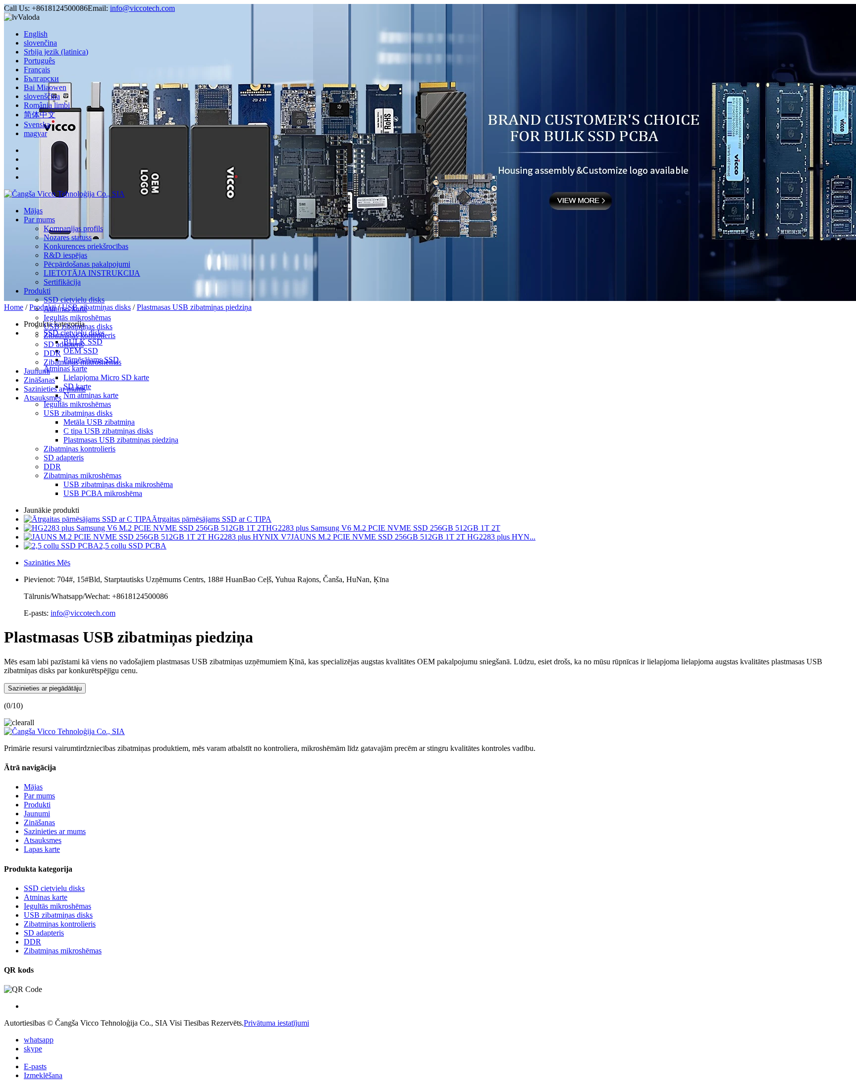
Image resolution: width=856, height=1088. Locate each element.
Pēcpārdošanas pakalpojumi (87, 264)
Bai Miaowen (45, 87)
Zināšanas (39, 380)
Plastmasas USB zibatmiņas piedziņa (194, 307)
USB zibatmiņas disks (78, 326)
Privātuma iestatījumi (276, 1023)
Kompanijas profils (73, 228)
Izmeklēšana (43, 1075)
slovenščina (42, 96)
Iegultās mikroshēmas (77, 317)
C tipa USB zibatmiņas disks (108, 431)
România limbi (47, 105)
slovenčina (40, 43)
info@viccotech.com (142, 8)
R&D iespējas (65, 255)
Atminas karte (65, 308)
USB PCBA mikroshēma (102, 493)
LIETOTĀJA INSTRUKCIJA (92, 273)
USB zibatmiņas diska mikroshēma (118, 484)
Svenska (37, 124)
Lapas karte (42, 849)
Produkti (37, 291)
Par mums (39, 219)
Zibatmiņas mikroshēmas (82, 362)
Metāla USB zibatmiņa (99, 422)
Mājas (33, 210)
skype (33, 1048)
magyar (35, 133)
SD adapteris (64, 344)
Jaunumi (37, 371)
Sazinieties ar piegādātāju (45, 688)
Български (41, 78)
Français (37, 69)
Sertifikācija (62, 282)
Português (39, 60)
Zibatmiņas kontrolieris (79, 335)
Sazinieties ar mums (55, 389)
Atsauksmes (42, 398)
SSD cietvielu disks (74, 300)
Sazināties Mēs (47, 562)
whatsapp (39, 1040)
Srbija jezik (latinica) (56, 52)
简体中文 (39, 114)
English (36, 34)
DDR (52, 353)
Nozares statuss (68, 237)
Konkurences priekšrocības (86, 246)
